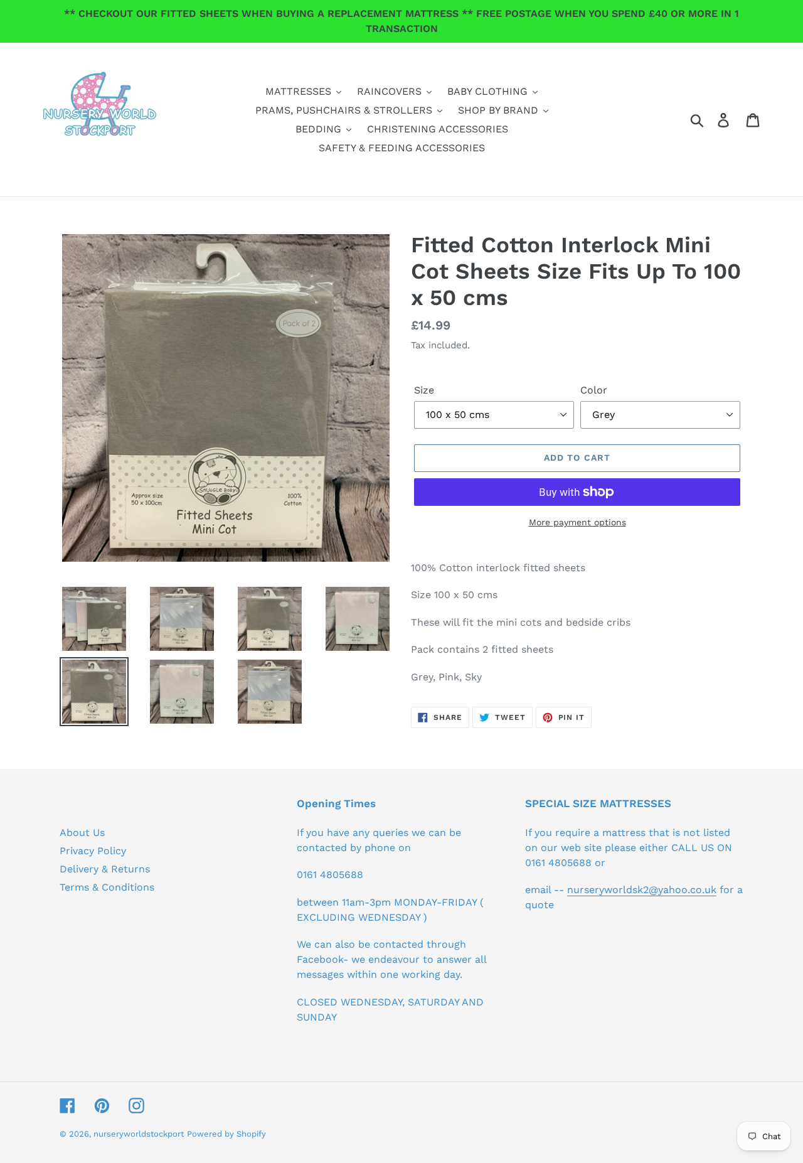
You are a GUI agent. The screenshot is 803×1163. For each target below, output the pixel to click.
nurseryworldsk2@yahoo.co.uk (641, 890)
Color (593, 390)
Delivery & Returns (105, 869)
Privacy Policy (93, 851)
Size (424, 390)
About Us (82, 833)
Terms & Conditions (107, 887)
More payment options (577, 522)
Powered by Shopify (226, 1134)
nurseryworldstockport (138, 1134)
